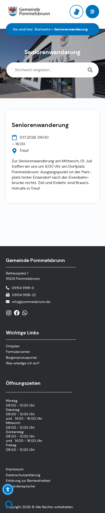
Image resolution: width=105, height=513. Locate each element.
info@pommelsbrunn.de (31, 302)
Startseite (42, 29)
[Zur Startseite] (29, 12)
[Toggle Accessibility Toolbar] (7, 489)
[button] (9, 504)
